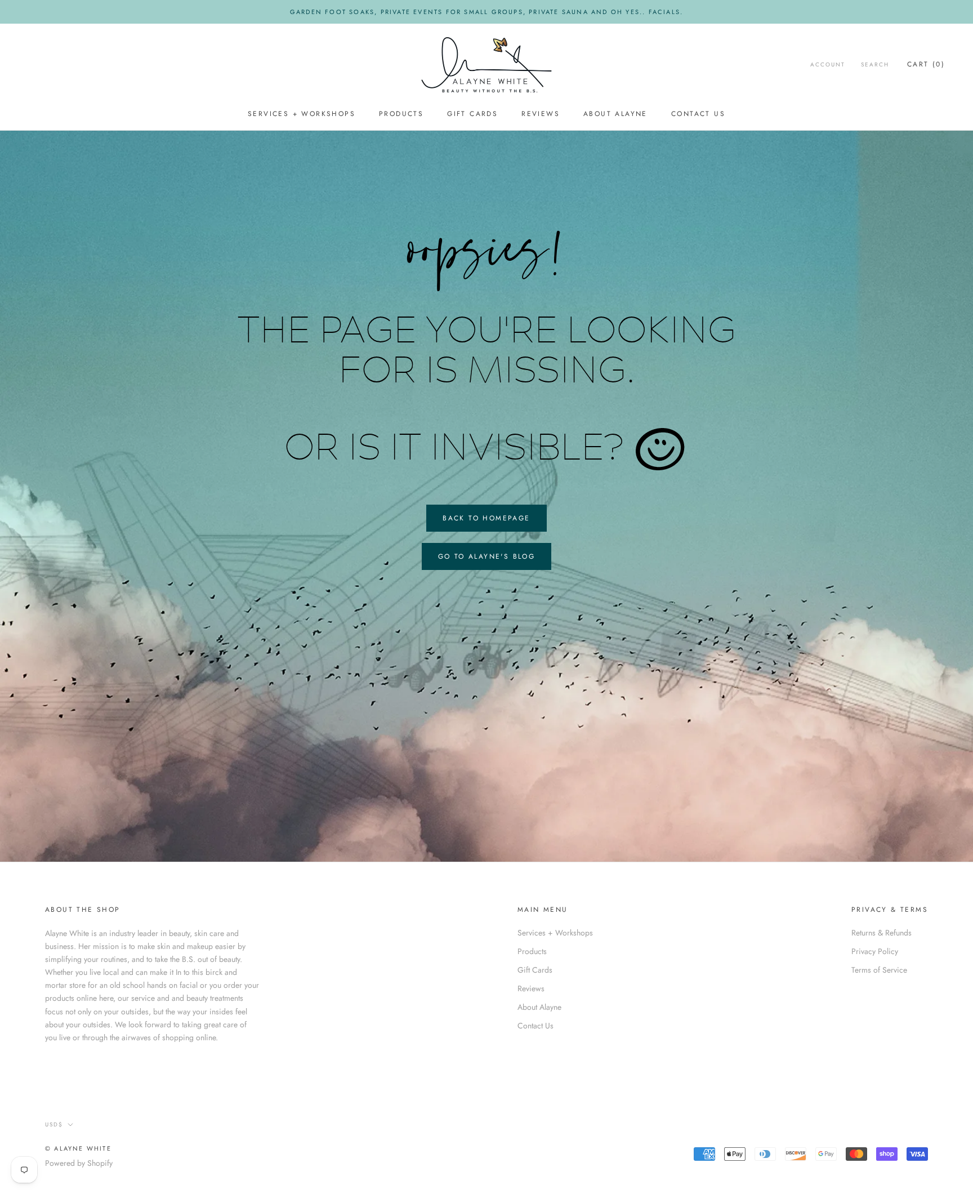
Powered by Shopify (79, 1163)
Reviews (540, 114)
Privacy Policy (874, 951)
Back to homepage (486, 518)
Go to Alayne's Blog (486, 556)
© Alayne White (78, 1148)
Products (401, 114)
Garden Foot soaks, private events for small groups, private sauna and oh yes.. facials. (486, 11)
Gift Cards (472, 114)
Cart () (926, 64)
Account (827, 64)
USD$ (54, 1124)
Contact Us (698, 114)
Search (875, 64)
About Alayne (615, 114)
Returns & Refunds (881, 932)
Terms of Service (879, 969)
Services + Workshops (301, 114)
